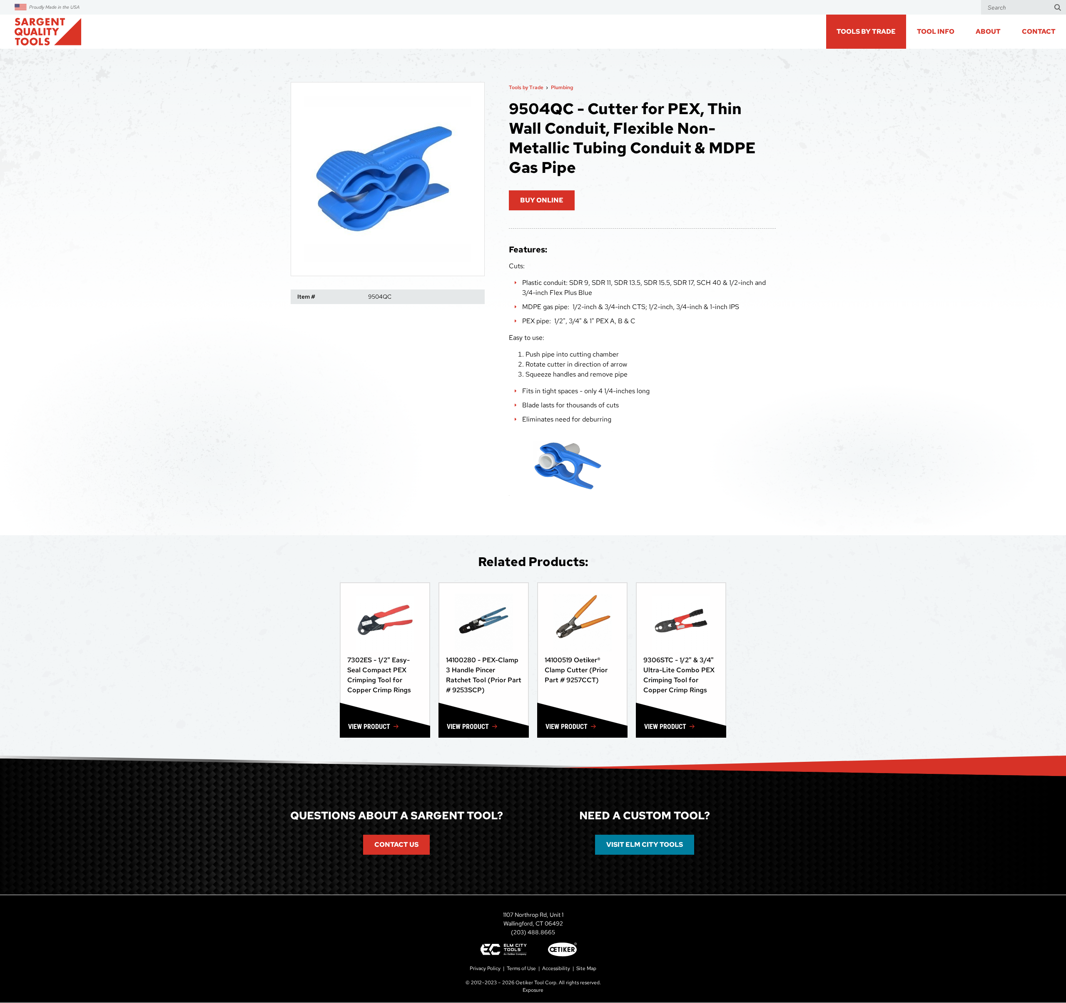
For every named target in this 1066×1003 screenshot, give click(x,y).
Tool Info (935, 31)
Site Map (586, 968)
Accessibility (556, 968)
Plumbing (562, 87)
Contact (1039, 31)
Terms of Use (521, 968)
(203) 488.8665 (533, 932)
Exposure (533, 990)
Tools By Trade (866, 31)
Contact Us (396, 844)
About (988, 31)
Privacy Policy (485, 968)
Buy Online (541, 200)
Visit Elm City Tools (644, 844)
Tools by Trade (526, 87)
